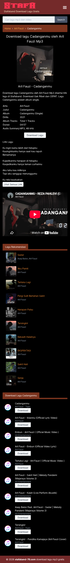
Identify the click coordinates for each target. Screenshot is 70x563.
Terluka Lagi (24, 282)
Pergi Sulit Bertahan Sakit (31, 295)
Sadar (21, 254)
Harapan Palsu (25, 309)
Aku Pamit (23, 268)
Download (23, 410)
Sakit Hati (23, 364)
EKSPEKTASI (24, 350)
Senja (20, 377)
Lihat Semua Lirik (13, 184)
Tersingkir (23, 323)
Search (61, 19)
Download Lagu (35, 135)
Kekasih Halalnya (26, 336)
